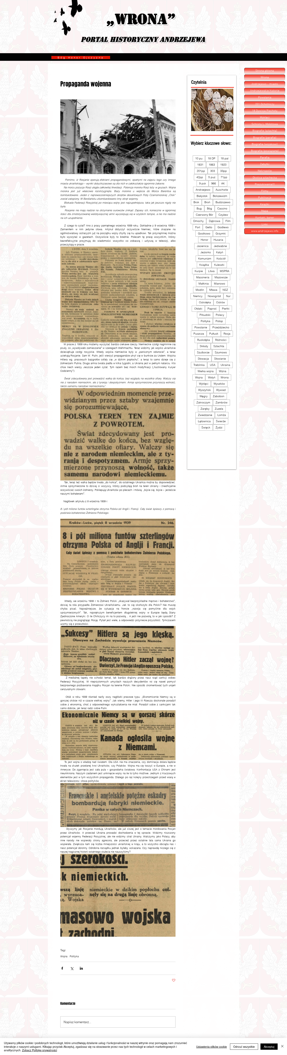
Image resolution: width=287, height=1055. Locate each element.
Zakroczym (203, 402)
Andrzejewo (203, 189)
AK (223, 183)
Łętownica (204, 421)
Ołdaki (198, 308)
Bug (199, 208)
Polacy (220, 315)
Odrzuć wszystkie (244, 1047)
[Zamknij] (282, 1046)
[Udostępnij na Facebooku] (62, 968)
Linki (265, 224)
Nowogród (214, 296)
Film (228, 221)
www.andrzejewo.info (264, 231)
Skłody (204, 346)
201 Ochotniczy (264, 104)
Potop (219, 321)
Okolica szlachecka (265, 178)
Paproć (212, 308)
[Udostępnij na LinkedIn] (81, 968)
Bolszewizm (220, 196)
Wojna (63, 956)
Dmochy (198, 221)
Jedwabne (220, 246)
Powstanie (200, 327)
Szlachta (218, 346)
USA (212, 365)
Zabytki (264, 164)
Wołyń (211, 377)
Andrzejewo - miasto (264, 84)
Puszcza (198, 333)
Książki (264, 204)
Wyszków (219, 383)
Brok (196, 202)
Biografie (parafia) (264, 137)
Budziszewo (223, 202)
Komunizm (204, 258)
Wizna (222, 371)
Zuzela (219, 408)
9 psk (202, 183)
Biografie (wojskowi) (265, 144)
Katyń (219, 252)
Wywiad (221, 390)
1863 (212, 164)
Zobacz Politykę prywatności (39, 1050)
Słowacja (203, 358)
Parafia (264, 157)
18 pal (224, 158)
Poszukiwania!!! (265, 184)
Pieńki (225, 308)
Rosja (227, 333)
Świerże (221, 421)
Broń (207, 202)
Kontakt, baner (264, 217)
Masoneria (202, 277)
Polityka (74, 956)
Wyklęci (203, 383)
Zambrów (221, 402)
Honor (204, 240)
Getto (208, 227)
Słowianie (220, 358)
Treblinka (199, 365)
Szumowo (221, 352)
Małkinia (204, 283)
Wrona (225, 377)
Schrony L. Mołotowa (264, 124)
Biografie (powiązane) (265, 151)
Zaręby (205, 408)
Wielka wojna (206, 371)
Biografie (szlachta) (264, 131)
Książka (204, 265)
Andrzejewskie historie (264, 90)
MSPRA (224, 271)
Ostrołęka (205, 302)
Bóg (209, 208)
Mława (213, 290)
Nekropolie (265, 171)
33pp (223, 171)
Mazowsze (221, 277)
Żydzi (219, 427)
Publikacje (264, 197)
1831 (200, 164)
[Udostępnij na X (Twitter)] (72, 968)
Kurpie (199, 271)
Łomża (221, 415)
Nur (228, 296)
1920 (223, 164)
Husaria (218, 240)
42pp (199, 177)
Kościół (221, 258)
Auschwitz (222, 189)
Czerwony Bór (204, 214)
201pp (201, 171)
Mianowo (219, 283)
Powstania (264, 97)
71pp (224, 177)
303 (212, 171)
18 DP (211, 158)
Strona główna (264, 71)
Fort (197, 227)
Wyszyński (204, 390)
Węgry (204, 396)
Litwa (211, 271)
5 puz (211, 177)
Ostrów (220, 302)
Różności (220, 340)
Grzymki (221, 233)
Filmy (264, 191)
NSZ (225, 290)
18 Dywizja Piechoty (264, 111)
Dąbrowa (214, 221)
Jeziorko (206, 252)
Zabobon (218, 396)
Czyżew (223, 214)
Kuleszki (219, 265)
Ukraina (225, 365)
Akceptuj (269, 1047)
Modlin (200, 290)
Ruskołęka (203, 340)
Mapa (264, 211)
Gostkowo (204, 233)
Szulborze (203, 352)
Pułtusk (213, 333)
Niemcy (197, 296)
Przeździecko (220, 327)
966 (213, 183)
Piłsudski (205, 315)
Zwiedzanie (205, 415)
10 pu (198, 158)
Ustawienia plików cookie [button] (211, 1047)
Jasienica (203, 246)
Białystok (202, 196)
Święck (205, 427)
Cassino (222, 208)
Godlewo (223, 227)
